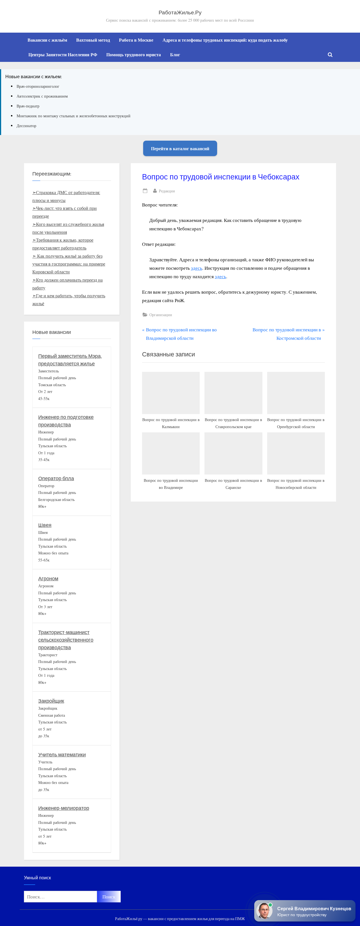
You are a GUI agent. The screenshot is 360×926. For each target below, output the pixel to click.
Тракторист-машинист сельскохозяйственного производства (65, 640)
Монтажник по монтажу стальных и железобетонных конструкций (73, 115)
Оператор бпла (56, 479)
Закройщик (51, 701)
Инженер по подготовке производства (66, 421)
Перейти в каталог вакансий (180, 148)
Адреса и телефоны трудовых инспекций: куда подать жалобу (225, 40)
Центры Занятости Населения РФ (62, 54)
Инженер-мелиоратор (63, 808)
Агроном (48, 579)
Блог (175, 54)
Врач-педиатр (28, 106)
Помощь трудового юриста (133, 54)
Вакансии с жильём (47, 40)
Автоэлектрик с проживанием (42, 96)
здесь (196, 268)
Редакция (167, 191)
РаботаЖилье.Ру (180, 13)
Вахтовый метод (93, 40)
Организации (160, 314)
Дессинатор (26, 125)
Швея (44, 525)
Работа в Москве (136, 40)
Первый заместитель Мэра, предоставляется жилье (70, 360)
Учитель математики (62, 755)
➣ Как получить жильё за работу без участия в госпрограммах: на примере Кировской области (68, 264)
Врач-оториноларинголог (38, 86)
